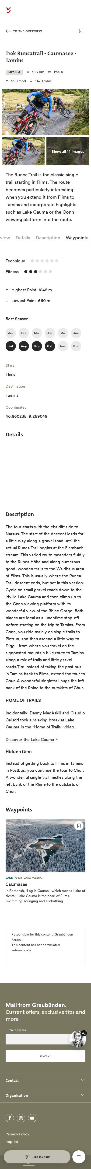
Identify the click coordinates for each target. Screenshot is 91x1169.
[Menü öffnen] (78, 1156)
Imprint (12, 1141)
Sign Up (45, 1056)
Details (23, 238)
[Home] (8, 13)
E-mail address (16, 1030)
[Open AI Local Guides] (78, 1039)
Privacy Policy (17, 1134)
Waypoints (77, 238)
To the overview (27, 31)
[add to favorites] (80, 30)
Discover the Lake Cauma (30, 739)
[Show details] (84, 1033)
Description (48, 238)
